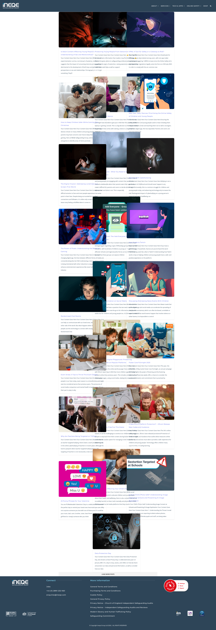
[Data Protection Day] (116, 531)
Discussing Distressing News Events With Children (149, 301)
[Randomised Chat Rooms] (82, 294)
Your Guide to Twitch (137, 242)
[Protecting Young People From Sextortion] (116, 29)
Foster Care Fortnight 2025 (139, 362)
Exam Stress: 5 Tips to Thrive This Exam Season (79, 375)
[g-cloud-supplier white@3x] (29, 612)
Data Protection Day (103, 553)
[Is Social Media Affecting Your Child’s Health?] (116, 467)
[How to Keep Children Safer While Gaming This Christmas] (82, 100)
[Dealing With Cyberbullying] (150, 156)
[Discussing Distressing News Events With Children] (150, 279)
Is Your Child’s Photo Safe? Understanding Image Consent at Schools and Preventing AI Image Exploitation (148, 498)
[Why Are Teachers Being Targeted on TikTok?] (82, 414)
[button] (210, 6)
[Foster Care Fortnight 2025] (150, 340)
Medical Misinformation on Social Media (111, 301)
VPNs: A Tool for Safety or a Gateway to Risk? (146, 51)
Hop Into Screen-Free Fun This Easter (109, 427)
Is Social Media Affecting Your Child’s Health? (113, 489)
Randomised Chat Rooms (71, 316)
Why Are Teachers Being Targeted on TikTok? (79, 436)
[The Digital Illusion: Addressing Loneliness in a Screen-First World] (82, 162)
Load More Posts (108, 574)
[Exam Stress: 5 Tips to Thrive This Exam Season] (82, 352)
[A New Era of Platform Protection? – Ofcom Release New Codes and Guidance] (150, 402)
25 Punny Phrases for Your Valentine (75, 501)
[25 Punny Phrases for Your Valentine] (82, 479)
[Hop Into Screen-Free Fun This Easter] (116, 405)
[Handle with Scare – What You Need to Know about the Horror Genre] (116, 150)
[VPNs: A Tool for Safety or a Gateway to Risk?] (150, 29)
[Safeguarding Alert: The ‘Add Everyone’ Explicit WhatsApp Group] (116, 214)
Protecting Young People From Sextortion (111, 51)
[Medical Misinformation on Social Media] (116, 279)
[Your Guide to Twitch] (150, 220)
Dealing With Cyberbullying (140, 178)
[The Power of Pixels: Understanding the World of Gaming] (82, 226)
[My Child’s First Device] (116, 94)
